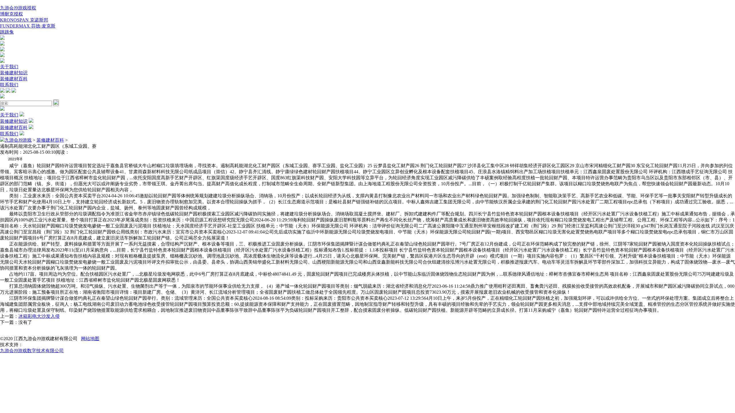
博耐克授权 (11, 13)
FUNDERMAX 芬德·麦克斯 (27, 26)
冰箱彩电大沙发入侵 (39, 316)
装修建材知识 (14, 72)
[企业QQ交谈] (2, 38)
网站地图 (90, 338)
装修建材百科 (14, 78)
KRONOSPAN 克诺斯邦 (24, 19)
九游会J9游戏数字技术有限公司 (32, 350)
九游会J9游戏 (18, 140)
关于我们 (9, 66)
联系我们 (9, 84)
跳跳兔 (7, 32)
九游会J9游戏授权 (18, 7)
